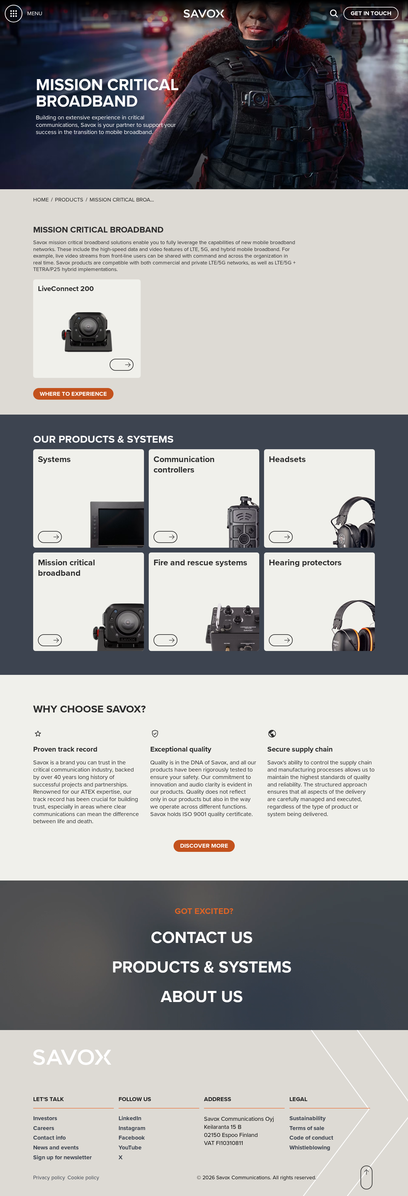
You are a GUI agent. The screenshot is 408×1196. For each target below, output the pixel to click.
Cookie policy (83, 1177)
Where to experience (73, 394)
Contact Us (202, 937)
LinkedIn (130, 1118)
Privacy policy (49, 1177)
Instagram (132, 1128)
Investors (45, 1118)
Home (41, 199)
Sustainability (307, 1118)
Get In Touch (371, 13)
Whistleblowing (309, 1147)
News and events (56, 1147)
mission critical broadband (129, 199)
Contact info (49, 1137)
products (69, 199)
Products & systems (202, 966)
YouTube (130, 1147)
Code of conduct (311, 1137)
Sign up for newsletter (62, 1157)
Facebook (132, 1137)
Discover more (204, 845)
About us (202, 996)
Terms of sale (306, 1128)
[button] (122, 365)
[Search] (334, 13)
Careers (43, 1128)
